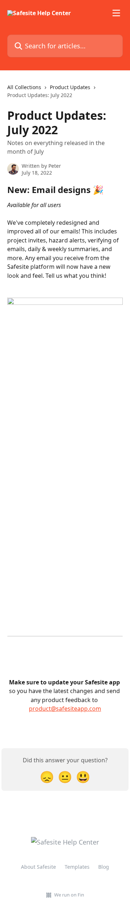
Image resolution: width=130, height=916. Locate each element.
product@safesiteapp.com (65, 709)
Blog (103, 866)
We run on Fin (69, 894)
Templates (77, 866)
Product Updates (70, 87)
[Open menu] (116, 13)
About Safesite (38, 866)
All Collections (24, 87)
